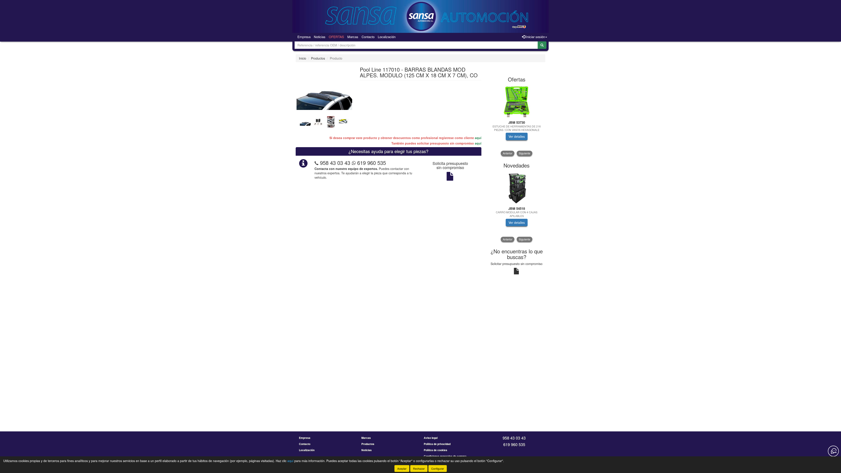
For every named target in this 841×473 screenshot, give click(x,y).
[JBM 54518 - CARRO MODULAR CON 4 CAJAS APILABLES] (516, 187)
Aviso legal (431, 438)
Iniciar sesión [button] (535, 36)
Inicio (302, 58)
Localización (387, 36)
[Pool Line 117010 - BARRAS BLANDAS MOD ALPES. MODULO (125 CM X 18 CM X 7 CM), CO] (324, 90)
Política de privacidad (437, 444)
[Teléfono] (316, 162)
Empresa (304, 36)
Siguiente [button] (524, 153)
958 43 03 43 (335, 162)
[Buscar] (542, 45)
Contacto (368, 36)
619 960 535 (371, 162)
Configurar (437, 468)
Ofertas (336, 36)
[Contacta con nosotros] (833, 451)
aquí (478, 138)
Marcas (352, 36)
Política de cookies (435, 450)
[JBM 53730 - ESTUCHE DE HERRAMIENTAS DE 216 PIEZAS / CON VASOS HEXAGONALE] (516, 101)
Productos (318, 58)
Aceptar (401, 468)
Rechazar (419, 468)
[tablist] (324, 121)
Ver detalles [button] (517, 136)
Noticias (319, 36)
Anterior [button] (507, 153)
